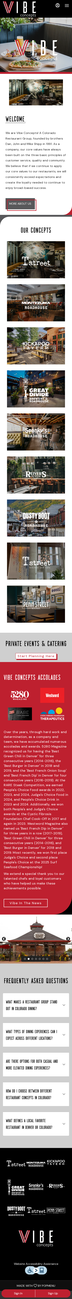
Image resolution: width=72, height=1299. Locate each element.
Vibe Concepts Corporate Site (36, 1238)
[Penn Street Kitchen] (36, 604)
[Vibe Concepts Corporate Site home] (19, 9)
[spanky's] (36, 1187)
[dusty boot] (16, 1211)
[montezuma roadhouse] (36, 1163)
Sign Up (53, 1293)
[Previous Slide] (4, 939)
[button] (36, 1005)
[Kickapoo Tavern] (36, 345)
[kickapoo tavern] (56, 1163)
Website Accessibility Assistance (36, 1264)
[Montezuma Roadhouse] (36, 302)
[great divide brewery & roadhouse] (16, 1187)
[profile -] (57, 5)
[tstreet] (16, 1163)
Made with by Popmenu (29, 1285)
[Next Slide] (68, 939)
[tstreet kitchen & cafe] (36, 1211)
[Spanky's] (36, 432)
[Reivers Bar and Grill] (36, 475)
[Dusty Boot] (36, 518)
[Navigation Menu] (67, 5)
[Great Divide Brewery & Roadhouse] (36, 388)
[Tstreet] (36, 259)
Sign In (18, 1293)
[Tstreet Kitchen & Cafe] (36, 561)
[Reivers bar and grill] (56, 1187)
